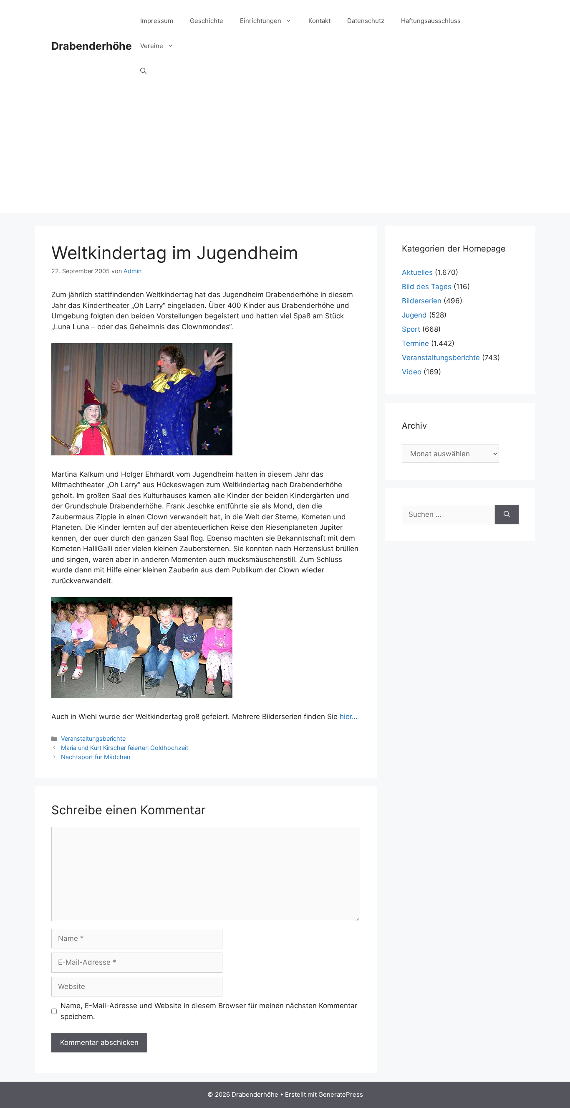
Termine (415, 343)
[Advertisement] (285, 154)
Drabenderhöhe (91, 46)
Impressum (156, 21)
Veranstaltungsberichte (93, 738)
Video (411, 372)
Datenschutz (365, 21)
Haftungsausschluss (431, 21)
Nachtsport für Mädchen (95, 756)
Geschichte (206, 21)
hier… (349, 716)
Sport (411, 329)
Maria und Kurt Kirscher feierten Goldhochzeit (124, 747)
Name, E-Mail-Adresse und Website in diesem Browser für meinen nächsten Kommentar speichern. (209, 1011)
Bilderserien (421, 301)
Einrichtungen (260, 21)
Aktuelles (417, 272)
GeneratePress (340, 1094)
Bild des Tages (426, 286)
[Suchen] (507, 515)
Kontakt (319, 21)
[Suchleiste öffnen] (143, 71)
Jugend (414, 315)
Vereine (151, 46)
